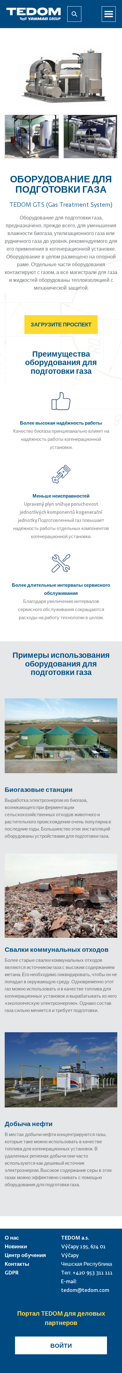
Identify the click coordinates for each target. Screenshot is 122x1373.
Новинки (16, 1246)
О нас (12, 1237)
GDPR (12, 1272)
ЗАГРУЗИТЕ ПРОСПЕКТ (61, 324)
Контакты (17, 1263)
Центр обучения (25, 1255)
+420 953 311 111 (93, 1272)
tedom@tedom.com (85, 1290)
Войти (61, 1345)
